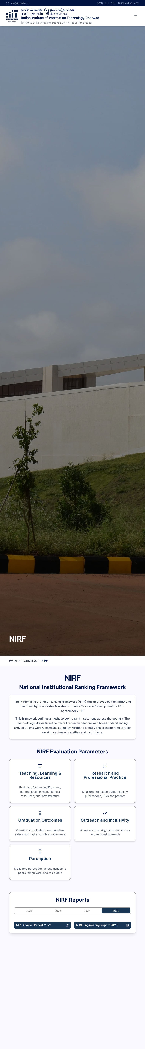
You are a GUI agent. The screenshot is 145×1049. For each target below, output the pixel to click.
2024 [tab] (87, 910)
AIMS (100, 3)
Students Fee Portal (128, 3)
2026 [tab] (58, 910)
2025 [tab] (29, 910)
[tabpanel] (72, 925)
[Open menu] (135, 16)
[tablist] (72, 910)
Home (13, 660)
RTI (107, 3)
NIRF (113, 3)
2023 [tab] (116, 910)
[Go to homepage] (12, 16)
